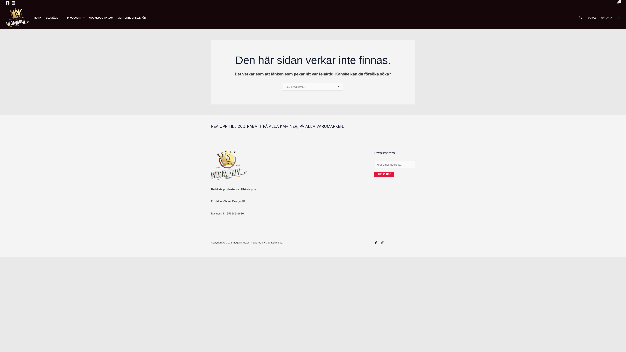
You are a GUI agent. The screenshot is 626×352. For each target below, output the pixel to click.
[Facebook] (8, 3)
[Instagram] (13, 3)
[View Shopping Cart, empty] (617, 3)
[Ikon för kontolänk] (618, 17)
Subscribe (384, 174)
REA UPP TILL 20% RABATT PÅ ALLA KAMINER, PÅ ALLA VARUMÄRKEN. (277, 126)
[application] (60, 17)
